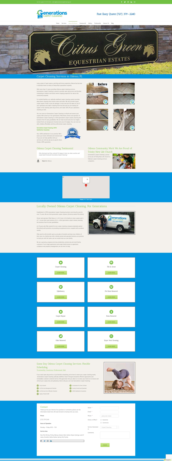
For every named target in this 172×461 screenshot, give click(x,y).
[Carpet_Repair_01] (124, 109)
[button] (86, 185)
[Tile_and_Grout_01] (124, 83)
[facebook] (41, 441)
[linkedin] (51, 441)
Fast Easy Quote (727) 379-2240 (116, 14)
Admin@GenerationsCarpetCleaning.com (61, 2)
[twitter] (44, 441)
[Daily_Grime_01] (97, 109)
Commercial (105, 422)
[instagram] (47, 441)
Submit (105, 445)
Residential (105, 420)
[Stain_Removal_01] (97, 83)
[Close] (87, 179)
